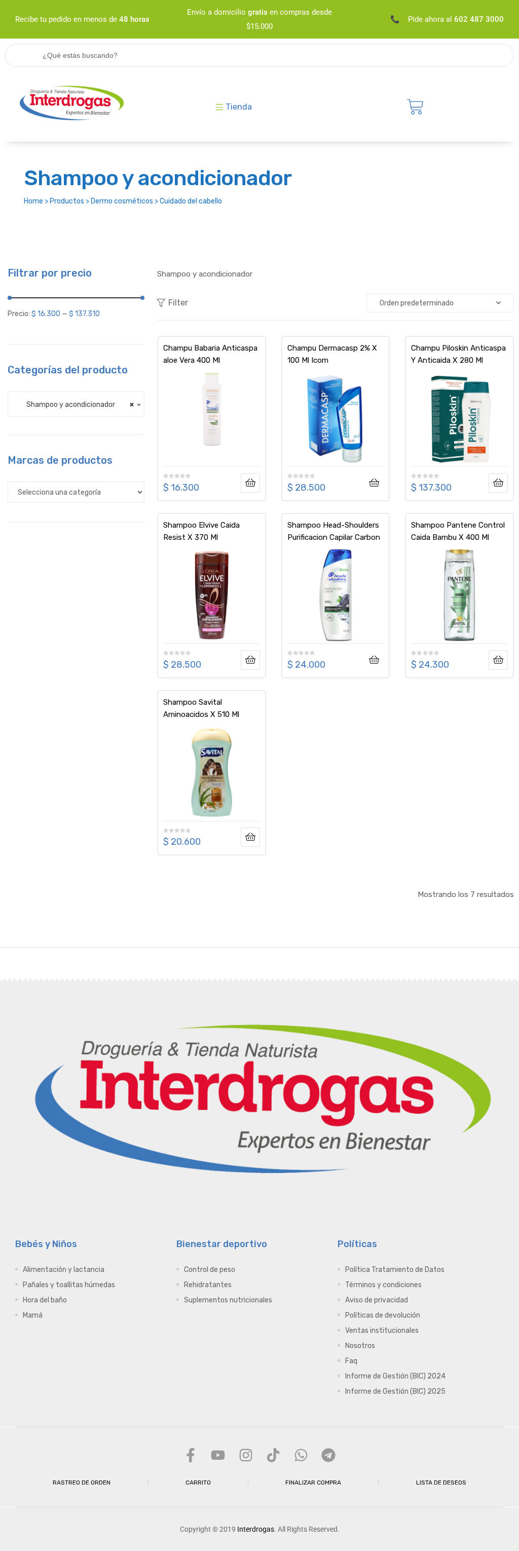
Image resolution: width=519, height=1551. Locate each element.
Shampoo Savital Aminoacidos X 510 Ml (201, 708)
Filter (178, 302)
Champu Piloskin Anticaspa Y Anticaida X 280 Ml (458, 354)
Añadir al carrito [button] (374, 483)
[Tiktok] (273, 1455)
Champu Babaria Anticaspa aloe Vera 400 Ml (210, 354)
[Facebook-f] (190, 1455)
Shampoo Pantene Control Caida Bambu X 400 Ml (458, 531)
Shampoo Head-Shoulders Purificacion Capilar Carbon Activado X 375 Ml (333, 531)
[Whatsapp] (300, 1455)
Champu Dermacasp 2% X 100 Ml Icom (332, 354)
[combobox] (76, 404)
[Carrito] (415, 106)
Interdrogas (255, 1529)
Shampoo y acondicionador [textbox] (75, 404)
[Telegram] (328, 1455)
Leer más (250, 483)
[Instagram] (245, 1455)
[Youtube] (218, 1455)
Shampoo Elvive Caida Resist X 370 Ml (201, 531)
